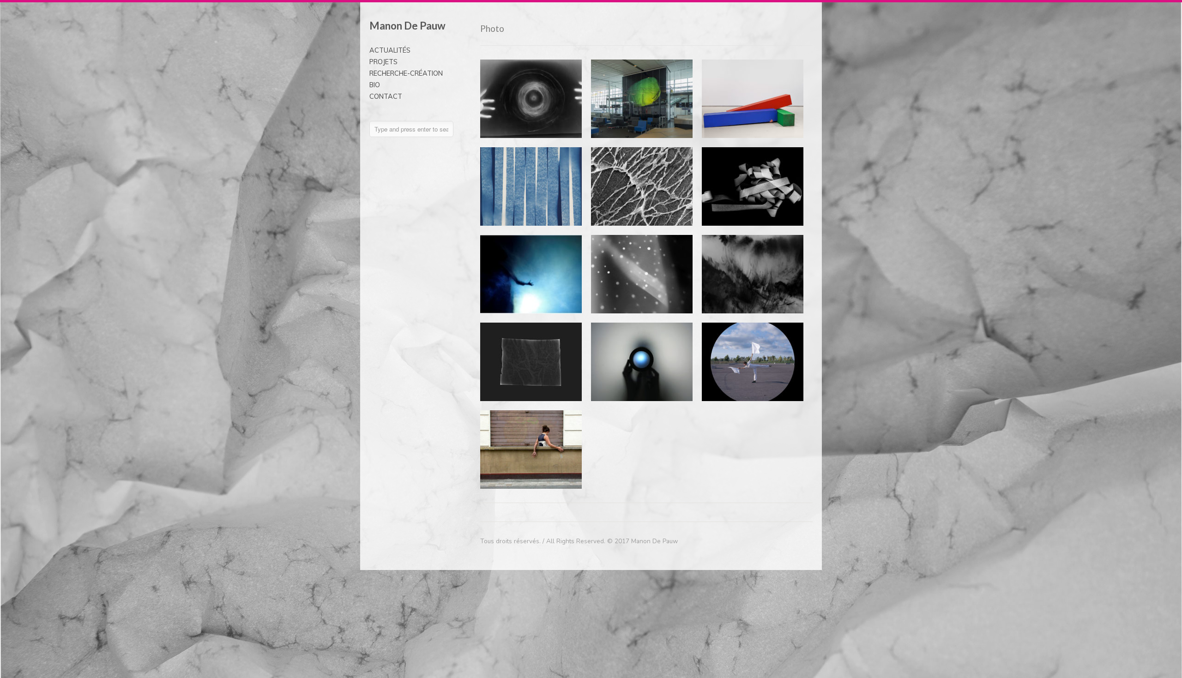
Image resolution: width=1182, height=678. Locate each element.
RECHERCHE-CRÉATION (406, 73)
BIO (374, 85)
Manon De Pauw (407, 25)
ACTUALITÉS (389, 50)
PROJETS (383, 62)
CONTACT (385, 96)
